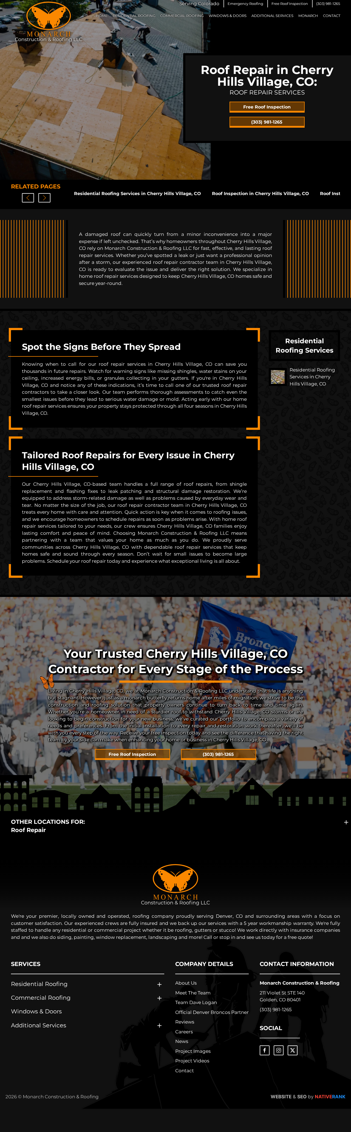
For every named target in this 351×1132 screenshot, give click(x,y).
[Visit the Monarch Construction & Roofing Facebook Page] (265, 1050)
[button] (245, 3)
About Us (186, 983)
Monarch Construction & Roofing (299, 983)
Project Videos (192, 1061)
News (181, 1041)
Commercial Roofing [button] (182, 15)
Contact (331, 15)
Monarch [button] (308, 15)
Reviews (184, 1022)
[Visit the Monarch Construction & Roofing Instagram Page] (279, 1050)
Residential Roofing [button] (134, 15)
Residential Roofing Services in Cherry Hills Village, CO (137, 193)
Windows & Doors (228, 15)
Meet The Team (193, 993)
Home (102, 15)
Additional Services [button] (272, 15)
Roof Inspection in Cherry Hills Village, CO (260, 193)
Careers (184, 1031)
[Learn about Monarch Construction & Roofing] (175, 884)
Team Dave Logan (196, 1002)
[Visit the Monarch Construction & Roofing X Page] (293, 1050)
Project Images (193, 1051)
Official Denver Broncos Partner (212, 1012)
